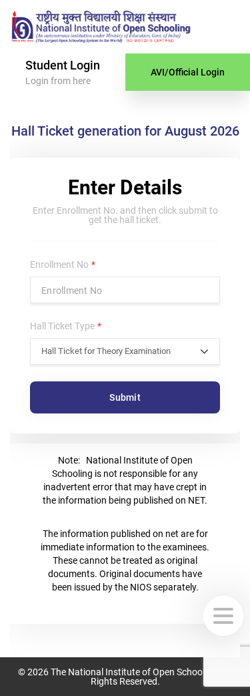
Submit (125, 397)
